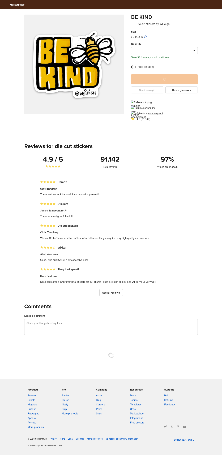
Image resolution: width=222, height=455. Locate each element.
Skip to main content (2, 2)
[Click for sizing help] (145, 37)
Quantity (136, 44)
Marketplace (17, 4)
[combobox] (164, 50)
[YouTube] (184, 427)
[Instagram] (178, 427)
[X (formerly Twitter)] (171, 427)
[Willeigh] (133, 24)
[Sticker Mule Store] (165, 427)
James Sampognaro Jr (53, 210)
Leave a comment (34, 315)
